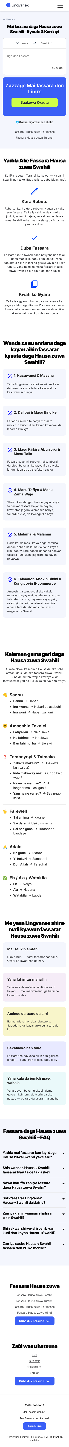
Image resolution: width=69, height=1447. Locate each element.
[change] (34, 43)
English (34, 1373)
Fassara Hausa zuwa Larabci (34, 1295)
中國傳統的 (34, 1367)
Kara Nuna (34, 1426)
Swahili (45, 43)
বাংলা (34, 1355)
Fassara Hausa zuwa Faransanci (34, 132)
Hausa (23, 43)
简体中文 (34, 1361)
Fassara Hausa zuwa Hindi (34, 1312)
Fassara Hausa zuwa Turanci (34, 137)
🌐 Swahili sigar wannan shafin (34, 121)
